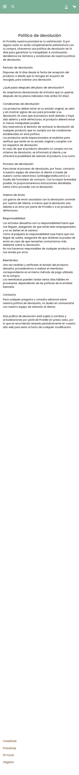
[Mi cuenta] (66, 6)
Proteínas (9, 748)
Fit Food (8, 755)
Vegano (8, 762)
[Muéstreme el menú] (5, 6)
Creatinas (10, 741)
